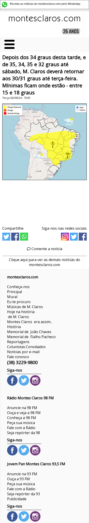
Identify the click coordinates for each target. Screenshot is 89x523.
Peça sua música (21, 422)
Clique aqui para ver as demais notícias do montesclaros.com (44, 262)
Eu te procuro (19, 301)
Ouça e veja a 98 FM (24, 412)
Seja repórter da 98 (23, 432)
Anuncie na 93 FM (22, 473)
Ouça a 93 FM (18, 478)
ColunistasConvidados (26, 346)
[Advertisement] (44, 201)
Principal (14, 291)
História (14, 326)
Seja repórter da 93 (23, 493)
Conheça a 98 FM (21, 417)
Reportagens (18, 341)
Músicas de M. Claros (25, 306)
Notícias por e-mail (23, 351)
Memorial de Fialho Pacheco (31, 336)
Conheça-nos (18, 286)
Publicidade (16, 498)
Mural (12, 296)
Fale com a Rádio (21, 427)
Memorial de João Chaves (29, 331)
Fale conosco (18, 356)
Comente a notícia (46, 248)
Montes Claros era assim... (29, 321)
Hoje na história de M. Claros (20, 314)
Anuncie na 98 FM (22, 407)
